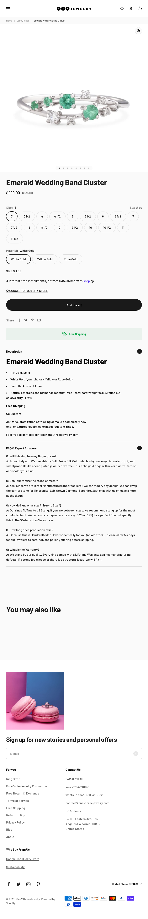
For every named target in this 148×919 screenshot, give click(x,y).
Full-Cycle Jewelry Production (26, 786)
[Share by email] (39, 320)
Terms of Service (17, 800)
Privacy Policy (15, 822)
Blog (9, 829)
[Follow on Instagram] (28, 884)
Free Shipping (15, 808)
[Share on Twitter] (26, 320)
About (10, 836)
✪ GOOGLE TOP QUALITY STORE (27, 290)
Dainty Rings (23, 20)
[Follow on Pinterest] (38, 884)
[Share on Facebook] (19, 320)
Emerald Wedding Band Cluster (49, 20)
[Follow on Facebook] (8, 884)
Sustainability (15, 867)
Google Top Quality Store (22, 859)
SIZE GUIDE (13, 271)
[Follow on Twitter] (18, 884)
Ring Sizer (13, 779)
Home (9, 20)
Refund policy (15, 815)
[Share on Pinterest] (32, 320)
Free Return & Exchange (22, 793)
